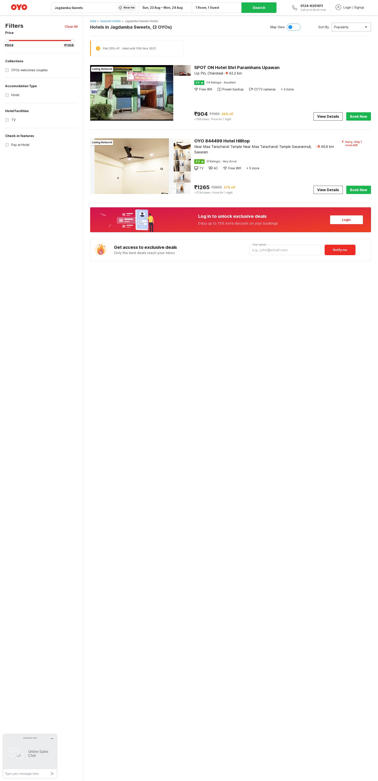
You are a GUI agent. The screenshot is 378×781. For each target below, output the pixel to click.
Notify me (340, 250)
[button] (71, 26)
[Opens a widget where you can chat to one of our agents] (30, 756)
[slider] (7, 41)
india (93, 21)
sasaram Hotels (110, 21)
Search (259, 7)
